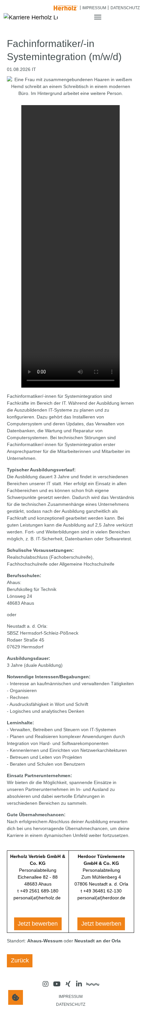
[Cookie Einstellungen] (15, 997)
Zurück (20, 960)
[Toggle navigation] (98, 17)
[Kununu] (92, 984)
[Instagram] (46, 984)
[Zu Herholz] (66, 7)
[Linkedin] (79, 984)
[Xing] (68, 984)
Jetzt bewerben (38, 923)
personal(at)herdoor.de (101, 897)
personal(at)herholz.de (37, 897)
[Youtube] (57, 984)
